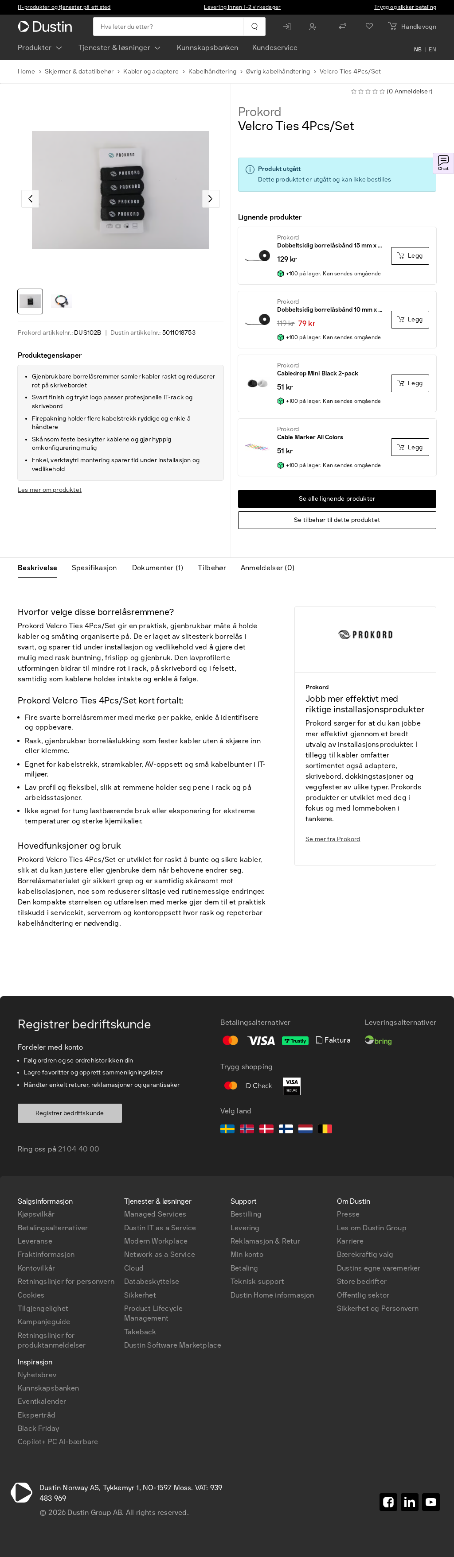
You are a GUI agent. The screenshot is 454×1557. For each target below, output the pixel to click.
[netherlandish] (305, 1130)
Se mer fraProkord (332, 839)
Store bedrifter (362, 1281)
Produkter (35, 47)
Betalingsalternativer (53, 1228)
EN (432, 49)
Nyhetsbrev (37, 1375)
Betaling (244, 1268)
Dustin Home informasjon (272, 1295)
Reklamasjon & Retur (265, 1241)
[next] (211, 199)
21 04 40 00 (78, 1149)
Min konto (247, 1254)
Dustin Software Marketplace (172, 1345)
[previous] (30, 199)
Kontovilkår (36, 1268)
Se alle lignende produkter (337, 498)
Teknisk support (257, 1281)
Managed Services (155, 1214)
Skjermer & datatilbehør (79, 71)
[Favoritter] (369, 27)
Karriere (350, 1241)
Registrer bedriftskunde (69, 1113)
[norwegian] (247, 1130)
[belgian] (325, 1130)
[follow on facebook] (388, 1502)
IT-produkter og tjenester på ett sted (64, 7)
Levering (245, 1228)
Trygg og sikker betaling (405, 7)
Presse (348, 1214)
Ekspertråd (36, 1415)
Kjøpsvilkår (36, 1214)
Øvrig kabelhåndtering (278, 71)
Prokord (260, 112)
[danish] (266, 1130)
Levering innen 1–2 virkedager (242, 7)
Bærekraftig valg (365, 1254)
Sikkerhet (140, 1295)
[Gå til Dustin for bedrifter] (46, 26)
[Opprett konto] (315, 27)
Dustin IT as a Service (160, 1228)
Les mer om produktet (50, 490)
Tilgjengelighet (43, 1308)
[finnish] (286, 1130)
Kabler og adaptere (151, 71)
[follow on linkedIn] (410, 1502)
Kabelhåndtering (212, 71)
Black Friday (38, 1428)
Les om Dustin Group (372, 1228)
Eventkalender (42, 1401)
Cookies (31, 1295)
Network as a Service (159, 1254)
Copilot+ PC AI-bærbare (58, 1441)
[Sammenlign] (343, 27)
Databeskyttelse (151, 1281)
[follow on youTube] (431, 1502)
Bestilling (246, 1214)
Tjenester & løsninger (114, 47)
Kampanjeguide (44, 1321)
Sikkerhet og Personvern (378, 1308)
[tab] (41, 568)
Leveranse (35, 1241)
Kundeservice (274, 47)
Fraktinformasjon (46, 1254)
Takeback (140, 1332)
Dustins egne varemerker (379, 1268)
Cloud (134, 1268)
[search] (254, 26)
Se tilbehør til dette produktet (337, 520)
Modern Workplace (156, 1241)
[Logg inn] (289, 27)
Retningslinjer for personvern (66, 1281)
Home (26, 71)
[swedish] (227, 1130)
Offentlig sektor (363, 1295)
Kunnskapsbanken (207, 47)
